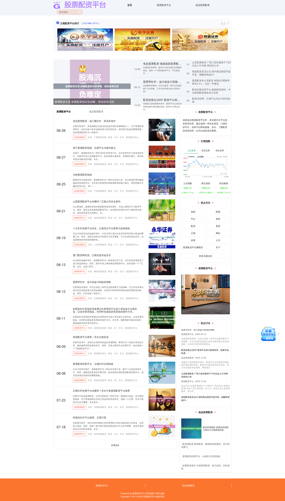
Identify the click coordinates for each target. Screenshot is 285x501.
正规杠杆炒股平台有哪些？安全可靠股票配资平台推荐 (101, 390)
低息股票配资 (202, 5)
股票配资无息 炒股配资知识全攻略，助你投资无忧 (84, 101)
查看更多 (115, 445)
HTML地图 (159, 493)
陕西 (218, 211)
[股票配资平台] (79, 4)
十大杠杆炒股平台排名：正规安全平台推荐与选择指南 (101, 228)
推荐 (218, 218)
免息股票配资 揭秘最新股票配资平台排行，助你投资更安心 (178, 63)
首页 (129, 5)
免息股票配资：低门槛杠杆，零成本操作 (94, 121)
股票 (218, 225)
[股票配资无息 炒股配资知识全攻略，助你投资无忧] (92, 86)
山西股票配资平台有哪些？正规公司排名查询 (96, 201)
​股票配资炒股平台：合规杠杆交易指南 (201, 456)
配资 (193, 225)
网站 (218, 233)
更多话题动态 (205, 255)
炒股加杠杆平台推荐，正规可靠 (89, 417)
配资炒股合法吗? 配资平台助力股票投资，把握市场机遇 (176, 100)
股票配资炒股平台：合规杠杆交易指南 (93, 363)
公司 (218, 240)
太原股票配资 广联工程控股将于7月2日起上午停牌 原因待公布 (211, 64)
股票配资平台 (164, 5)
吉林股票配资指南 (82, 174)
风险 (193, 211)
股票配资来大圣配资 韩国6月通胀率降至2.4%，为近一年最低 (211, 82)
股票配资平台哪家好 (193, 247)
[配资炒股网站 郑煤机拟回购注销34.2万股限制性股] (191, 428)
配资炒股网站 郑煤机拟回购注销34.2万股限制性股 (215, 428)
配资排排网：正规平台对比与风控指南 (211, 100)
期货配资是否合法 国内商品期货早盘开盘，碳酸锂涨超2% (211, 73)
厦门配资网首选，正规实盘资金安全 (92, 255)
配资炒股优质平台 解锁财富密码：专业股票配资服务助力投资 (211, 91)
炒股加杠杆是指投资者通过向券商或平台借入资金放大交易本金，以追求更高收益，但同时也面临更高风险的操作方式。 (105, 310)
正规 (193, 233)
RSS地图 (149, 493)
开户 (218, 247)
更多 (224, 23)
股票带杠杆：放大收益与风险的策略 (164, 81)
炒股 (193, 240)
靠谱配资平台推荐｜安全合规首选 (91, 337)
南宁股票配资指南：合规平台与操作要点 (94, 147)
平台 (193, 218)
